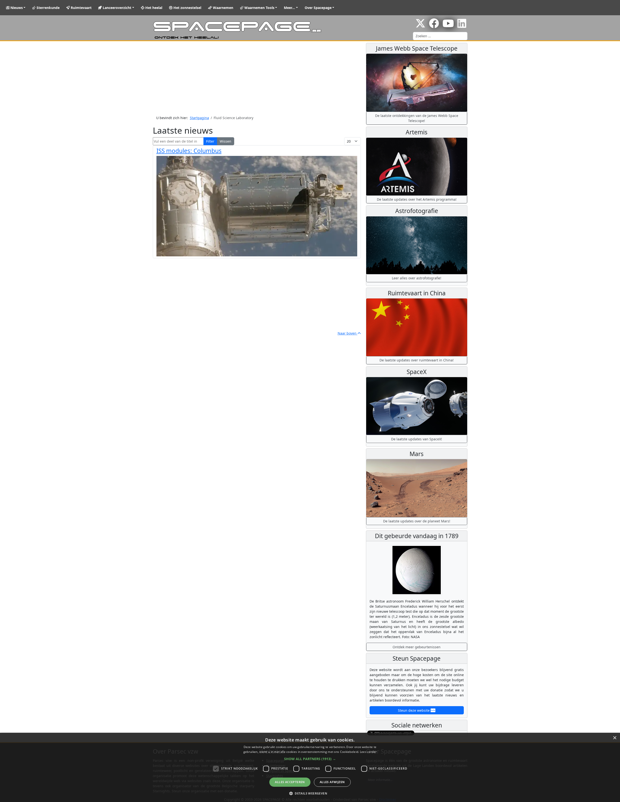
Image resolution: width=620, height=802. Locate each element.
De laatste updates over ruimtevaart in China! (417, 360)
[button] (310, 758)
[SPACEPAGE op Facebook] (434, 25)
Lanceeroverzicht (116, 7)
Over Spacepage (318, 7)
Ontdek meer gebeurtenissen (417, 647)
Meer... (289, 7)
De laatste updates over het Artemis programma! (417, 199)
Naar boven (347, 333)
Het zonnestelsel (186, 7)
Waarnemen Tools (258, 7)
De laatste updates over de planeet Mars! (416, 521)
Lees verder (368, 752)
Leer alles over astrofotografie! (416, 278)
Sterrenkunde (48, 7)
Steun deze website (414, 710)
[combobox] (440, 36)
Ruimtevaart (81, 7)
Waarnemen (222, 7)
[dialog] (310, 767)
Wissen (225, 141)
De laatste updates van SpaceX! (416, 439)
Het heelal (153, 7)
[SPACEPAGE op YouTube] (448, 25)
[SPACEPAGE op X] (420, 25)
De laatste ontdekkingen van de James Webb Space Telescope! (416, 118)
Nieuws (16, 7)
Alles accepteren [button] (290, 782)
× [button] (614, 738)
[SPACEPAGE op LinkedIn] (461, 25)
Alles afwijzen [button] (332, 782)
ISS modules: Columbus (189, 151)
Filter (210, 141)
